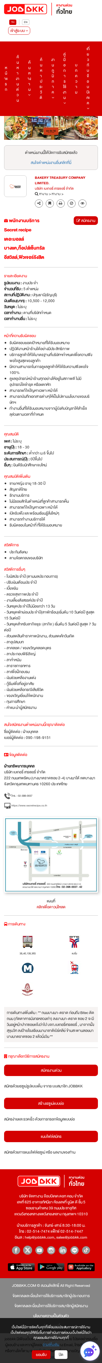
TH (12, 22)
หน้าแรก (6, 78)
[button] (11, 128)
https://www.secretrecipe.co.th (29, 805)
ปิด (61, 1354)
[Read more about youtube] (39, 1250)
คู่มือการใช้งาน (64, 76)
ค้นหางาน (29, 76)
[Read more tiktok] (86, 1250)
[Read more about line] (74, 1250)
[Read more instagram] (51, 1250)
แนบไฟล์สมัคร (51, 1136)
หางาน (43, 194)
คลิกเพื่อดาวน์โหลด (51, 907)
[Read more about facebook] (15, 1250)
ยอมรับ (41, 1354)
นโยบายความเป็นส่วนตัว (51, 1316)
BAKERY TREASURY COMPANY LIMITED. (60, 180)
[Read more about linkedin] (62, 1250)
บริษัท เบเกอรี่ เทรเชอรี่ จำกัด (54, 189)
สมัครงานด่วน (51, 1070)
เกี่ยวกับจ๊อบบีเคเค (87, 76)
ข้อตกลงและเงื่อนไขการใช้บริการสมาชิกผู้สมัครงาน (51, 1306)
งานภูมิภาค (53, 75)
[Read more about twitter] (27, 1250)
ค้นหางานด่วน (17, 79)
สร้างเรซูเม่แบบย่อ (51, 1103)
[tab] (82, 203)
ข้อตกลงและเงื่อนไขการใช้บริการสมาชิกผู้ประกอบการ (51, 1296)
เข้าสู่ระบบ (18, 30)
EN (25, 22)
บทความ (76, 78)
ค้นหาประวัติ (41, 78)
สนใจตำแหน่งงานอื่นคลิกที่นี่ (51, 163)
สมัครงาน (87, 220)
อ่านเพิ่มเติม (51, 1345)
